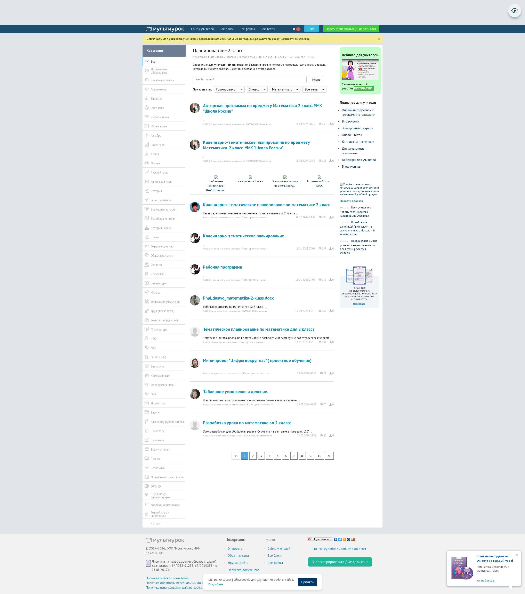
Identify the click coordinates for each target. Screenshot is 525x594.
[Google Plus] (353, 538)
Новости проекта (351, 201)
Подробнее (215, 584)
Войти (311, 29)
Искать (316, 79)
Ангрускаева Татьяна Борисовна (226, 373)
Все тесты (268, 29)
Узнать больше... (486, 580)
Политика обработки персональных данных (177, 583)
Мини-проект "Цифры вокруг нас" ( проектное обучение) (257, 360)
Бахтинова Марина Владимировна (228, 435)
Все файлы (247, 29)
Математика (265, 124)
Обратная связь (239, 555)
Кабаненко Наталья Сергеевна (225, 248)
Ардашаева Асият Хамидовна (225, 311)
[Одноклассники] (344, 538)
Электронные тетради (357, 128)
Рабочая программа (222, 267)
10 (319, 456)
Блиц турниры (351, 166)
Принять (307, 582)
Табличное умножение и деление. (235, 391)
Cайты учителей (202, 29)
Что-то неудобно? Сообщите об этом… (340, 549)
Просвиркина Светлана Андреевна (227, 124)
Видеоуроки (350, 121)
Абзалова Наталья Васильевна (225, 217)
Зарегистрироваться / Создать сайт (351, 29)
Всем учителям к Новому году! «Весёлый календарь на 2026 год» (355, 211)
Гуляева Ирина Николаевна (224, 342)
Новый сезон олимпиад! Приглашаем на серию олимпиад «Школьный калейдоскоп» (357, 228)
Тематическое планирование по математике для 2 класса (259, 329)
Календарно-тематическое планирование (243, 236)
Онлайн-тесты (352, 135)
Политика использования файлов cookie (174, 587)
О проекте (235, 548)
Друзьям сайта (238, 563)
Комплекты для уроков (358, 142)
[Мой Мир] (349, 538)
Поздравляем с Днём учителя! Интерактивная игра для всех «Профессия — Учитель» (358, 247)
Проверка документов (243, 570)
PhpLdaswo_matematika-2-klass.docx (238, 298)
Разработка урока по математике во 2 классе (247, 423)
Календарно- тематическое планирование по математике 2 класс (266, 204)
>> (329, 456)
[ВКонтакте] (336, 538)
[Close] (516, 555)
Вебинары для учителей (359, 160)
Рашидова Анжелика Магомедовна (228, 404)
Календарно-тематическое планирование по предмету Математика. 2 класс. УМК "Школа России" (256, 145)
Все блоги (227, 29)
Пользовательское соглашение (167, 578)
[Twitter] (340, 538)
